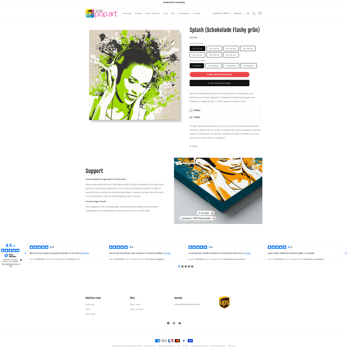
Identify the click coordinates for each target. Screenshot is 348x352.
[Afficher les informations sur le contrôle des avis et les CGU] (21, 260)
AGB (178, 346)
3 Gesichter (231, 65)
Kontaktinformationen (199, 346)
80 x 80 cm (214, 55)
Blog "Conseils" (137, 309)
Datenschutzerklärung (166, 346)
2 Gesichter (213, 65)
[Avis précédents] (25, 253)
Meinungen (90, 313)
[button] (248, 13)
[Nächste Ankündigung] (261, 2)
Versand (185, 346)
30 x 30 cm (214, 48)
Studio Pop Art (123, 346)
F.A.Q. (88, 309)
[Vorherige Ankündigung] (87, 2)
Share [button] (194, 146)
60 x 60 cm (197, 55)
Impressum (232, 346)
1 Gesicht (197, 65)
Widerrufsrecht (150, 346)
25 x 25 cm (197, 48)
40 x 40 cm (231, 48)
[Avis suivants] (346, 253)
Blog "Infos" (135, 304)
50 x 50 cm (248, 48)
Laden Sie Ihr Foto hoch (219, 74)
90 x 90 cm (231, 55)
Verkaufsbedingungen (217, 346)
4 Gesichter (248, 65)
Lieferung (90, 304)
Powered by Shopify (135, 346)
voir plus (85, 253)
